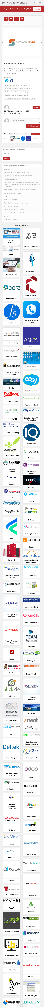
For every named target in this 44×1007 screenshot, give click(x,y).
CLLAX (6, 216)
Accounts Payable (11, 88)
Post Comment (33, 126)
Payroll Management (28, 98)
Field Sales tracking (10, 179)
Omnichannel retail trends (12, 193)
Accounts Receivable (26, 88)
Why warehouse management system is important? (21, 190)
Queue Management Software (14, 209)
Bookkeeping (23, 92)
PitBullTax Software (10, 199)
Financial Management (12, 98)
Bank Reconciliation (11, 92)
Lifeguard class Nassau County (14, 213)
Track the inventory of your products (16, 203)
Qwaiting (7, 169)
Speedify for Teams (10, 219)
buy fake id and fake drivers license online (18, 176)
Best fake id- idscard (11, 206)
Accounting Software (12, 85)
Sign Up (37, 9)
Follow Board (35, 134)
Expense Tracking (23, 95)
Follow (36, 107)
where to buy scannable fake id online (16, 172)
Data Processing (10, 95)
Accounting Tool (25, 85)
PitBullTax (7, 196)
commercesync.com (14, 23)
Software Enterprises (14, 2)
